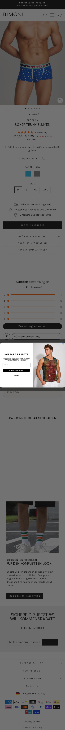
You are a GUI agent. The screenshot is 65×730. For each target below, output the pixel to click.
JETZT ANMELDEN (16, 370)
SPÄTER (16, 375)
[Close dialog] (63, 344)
